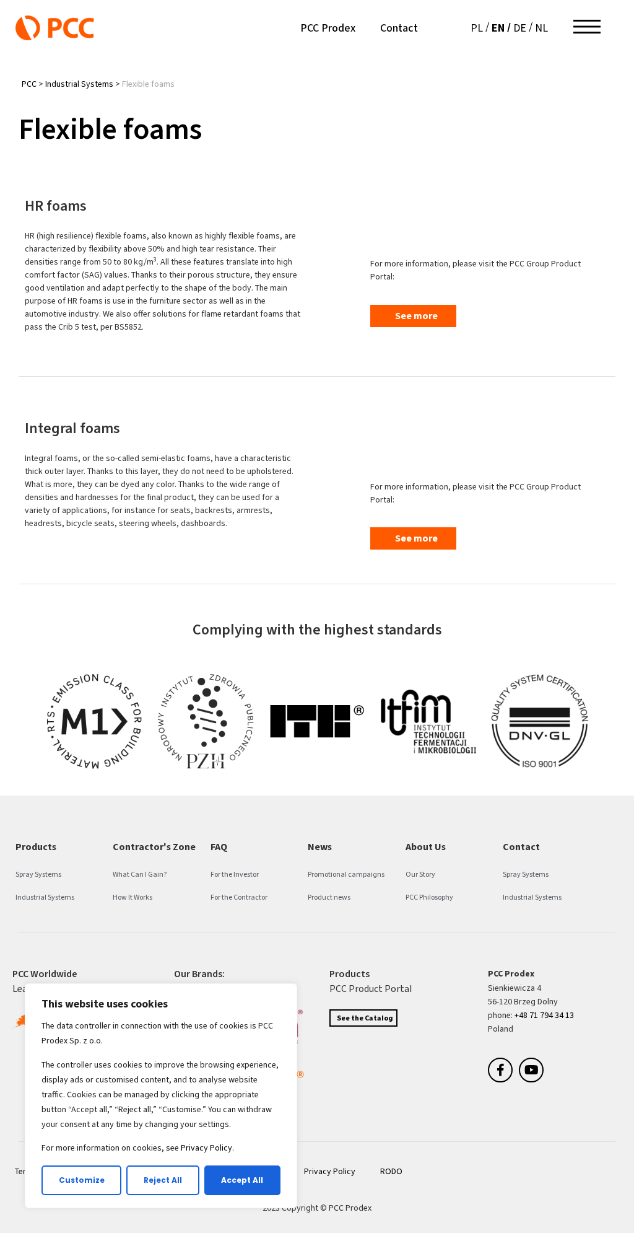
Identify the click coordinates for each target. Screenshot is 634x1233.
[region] (161, 1095)
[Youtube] (531, 1070)
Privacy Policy (206, 1148)
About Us (426, 846)
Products (35, 846)
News (320, 846)
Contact (399, 27)
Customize (82, 1180)
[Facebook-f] (500, 1070)
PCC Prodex (327, 27)
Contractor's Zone (154, 846)
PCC (29, 84)
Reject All (163, 1180)
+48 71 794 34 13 (544, 1015)
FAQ (219, 846)
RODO (391, 1171)
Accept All (242, 1180)
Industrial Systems (79, 84)
